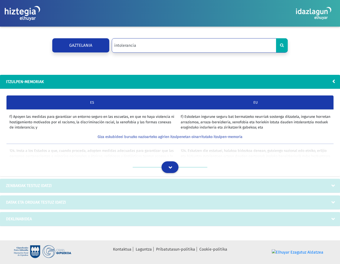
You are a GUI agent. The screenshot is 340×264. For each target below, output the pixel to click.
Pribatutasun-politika (175, 249)
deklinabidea (19, 219)
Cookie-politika (213, 249)
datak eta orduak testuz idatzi (36, 202)
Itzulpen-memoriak (25, 81)
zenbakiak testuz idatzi (29, 185)
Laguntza (144, 249)
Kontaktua (122, 249)
